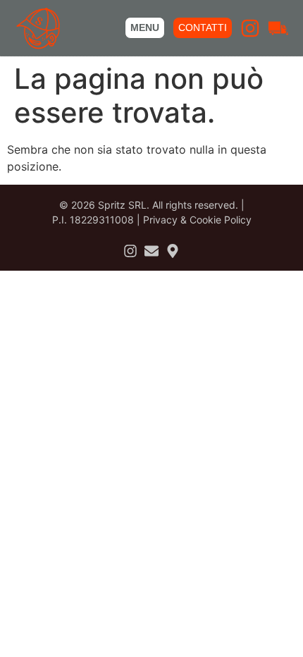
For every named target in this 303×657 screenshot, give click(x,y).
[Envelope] (151, 251)
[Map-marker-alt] (173, 251)
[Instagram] (250, 28)
